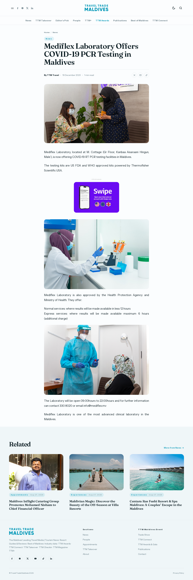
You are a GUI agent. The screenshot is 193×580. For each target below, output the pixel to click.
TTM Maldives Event (150, 529)
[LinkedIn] (32, 8)
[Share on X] (134, 75)
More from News (172, 448)
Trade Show (144, 534)
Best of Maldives (139, 20)
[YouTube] (35, 558)
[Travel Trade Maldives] (21, 531)
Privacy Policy (178, 573)
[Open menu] (12, 8)
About (86, 554)
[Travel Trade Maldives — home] (96, 8)
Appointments (90, 544)
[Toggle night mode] (173, 8)
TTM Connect (160, 20)
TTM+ (88, 20)
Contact (142, 554)
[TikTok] (43, 558)
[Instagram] (22, 8)
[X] (27, 8)
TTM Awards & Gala (147, 544)
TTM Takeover (43, 20)
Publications (120, 20)
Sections (88, 529)
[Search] (180, 8)
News (28, 20)
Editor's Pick (62, 20)
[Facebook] (17, 8)
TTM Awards (102, 20)
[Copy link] (146, 75)
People (77, 20)
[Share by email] (140, 75)
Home (47, 32)
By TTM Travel (51, 75)
